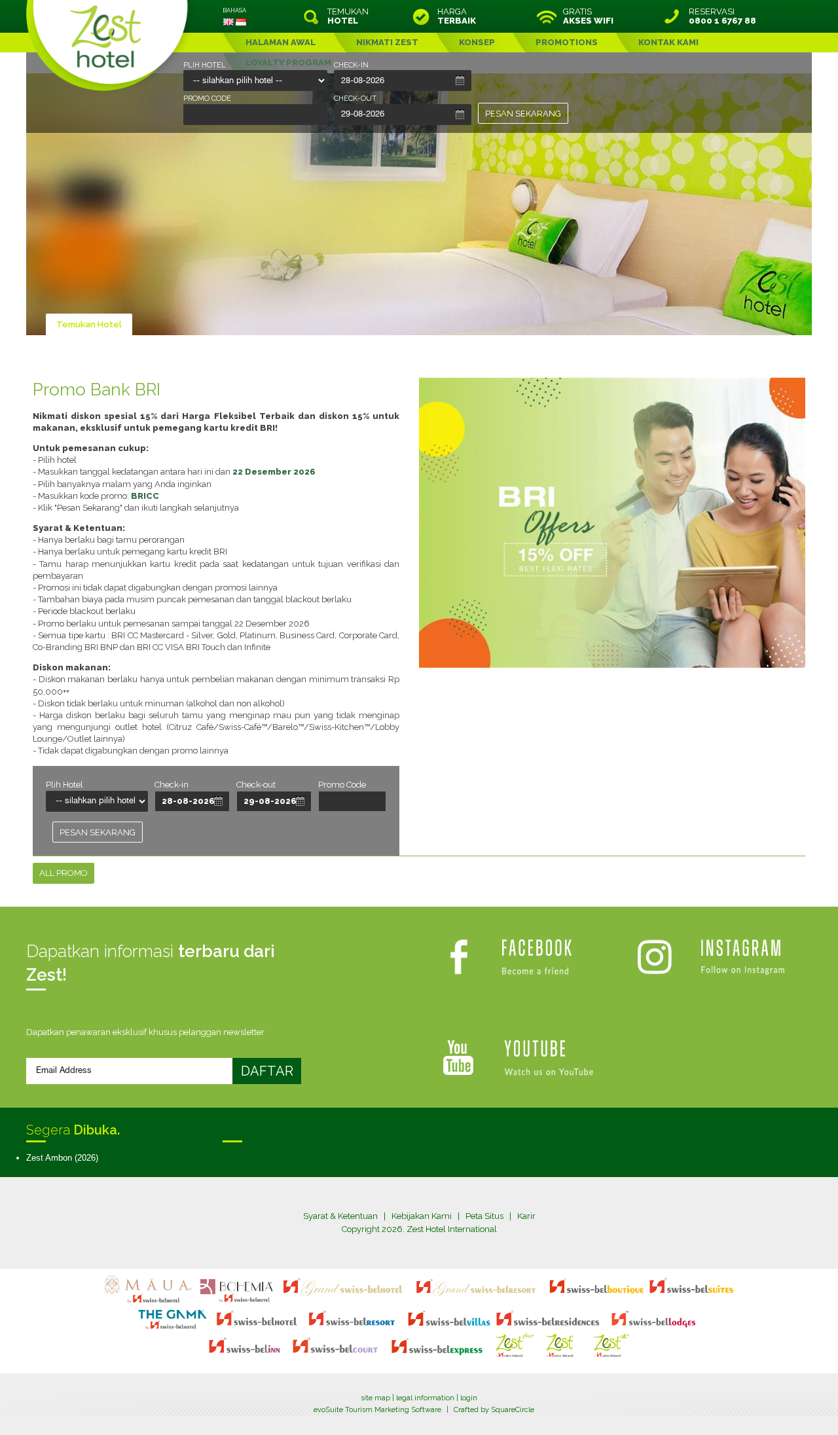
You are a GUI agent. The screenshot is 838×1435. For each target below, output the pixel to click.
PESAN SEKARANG (523, 113)
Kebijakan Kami (422, 1216)
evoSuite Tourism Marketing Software (377, 1410)
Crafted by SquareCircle (494, 1410)
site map (375, 1398)
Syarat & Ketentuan (340, 1216)
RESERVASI (722, 16)
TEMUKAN (348, 16)
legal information (425, 1398)
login (468, 1398)
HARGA (456, 16)
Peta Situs (484, 1216)
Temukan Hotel (89, 324)
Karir (526, 1216)
